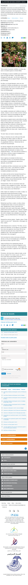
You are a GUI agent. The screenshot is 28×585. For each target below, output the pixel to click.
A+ (25, 5)
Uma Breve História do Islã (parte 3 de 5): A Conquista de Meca (15, 398)
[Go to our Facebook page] (10, 510)
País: (2, 347)
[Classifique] (1, 37)
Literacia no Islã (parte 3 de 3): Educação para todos (14, 412)
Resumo (21, 18)
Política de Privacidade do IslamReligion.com (17, 505)
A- (21, 5)
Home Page (4, 503)
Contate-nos (4, 507)
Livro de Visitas (4, 505)
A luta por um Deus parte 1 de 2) (9, 322)
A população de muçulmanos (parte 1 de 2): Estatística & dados (15, 416)
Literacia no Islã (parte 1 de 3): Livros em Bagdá (13, 407)
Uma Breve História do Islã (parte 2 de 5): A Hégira (14, 395)
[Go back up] (26, 448)
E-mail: (2, 352)
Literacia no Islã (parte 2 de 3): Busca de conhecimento (15, 410)
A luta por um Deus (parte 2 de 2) (11, 334)
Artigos (8, 18)
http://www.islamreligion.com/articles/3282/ (12, 319)
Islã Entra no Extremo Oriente (10, 430)
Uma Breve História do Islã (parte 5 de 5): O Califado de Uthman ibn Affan (14, 405)
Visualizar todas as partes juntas (9, 337)
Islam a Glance (18, 503)
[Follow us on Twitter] (14, 510)
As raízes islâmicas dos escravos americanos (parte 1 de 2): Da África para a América (15, 427)
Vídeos (13, 503)
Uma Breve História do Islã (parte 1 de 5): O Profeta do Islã (15, 392)
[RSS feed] (18, 510)
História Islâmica (15, 18)
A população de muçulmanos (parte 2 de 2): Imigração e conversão (15, 419)
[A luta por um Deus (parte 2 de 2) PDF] (9, 37)
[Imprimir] (7, 37)
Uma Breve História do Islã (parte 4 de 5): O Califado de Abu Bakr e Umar (14, 402)
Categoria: (4, 18)
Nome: (2, 343)
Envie (3, 373)
